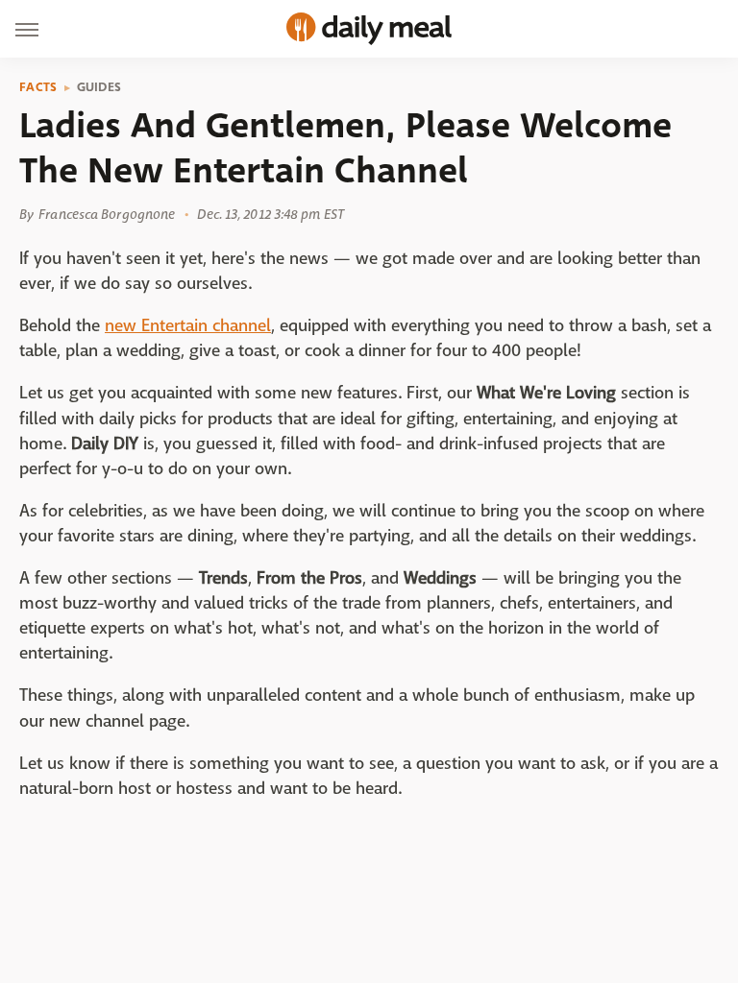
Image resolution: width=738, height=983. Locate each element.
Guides (99, 87)
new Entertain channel (188, 326)
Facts (38, 87)
